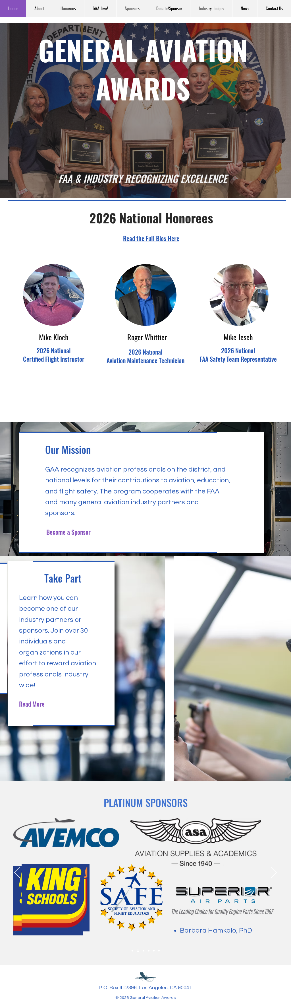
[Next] (274, 873)
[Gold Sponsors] (143, 950)
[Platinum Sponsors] (137, 951)
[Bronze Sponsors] (154, 951)
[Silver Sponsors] (148, 951)
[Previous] (17, 873)
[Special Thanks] (159, 951)
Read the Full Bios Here (151, 238)
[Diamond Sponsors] (132, 951)
